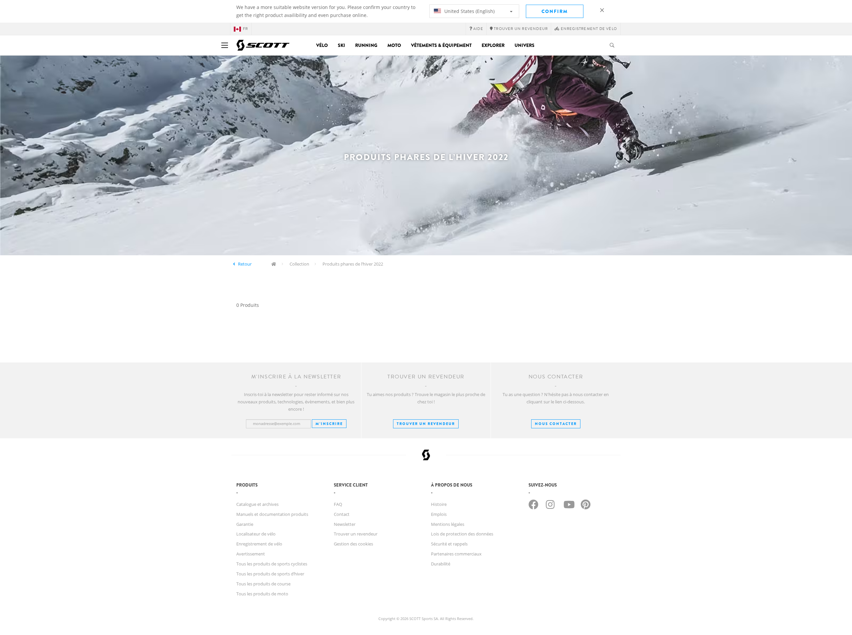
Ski (341, 45)
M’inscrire (329, 423)
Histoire (439, 504)
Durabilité (440, 564)
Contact (341, 514)
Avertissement (250, 554)
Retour (245, 264)
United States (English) (469, 11)
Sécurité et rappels (449, 544)
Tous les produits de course (263, 584)
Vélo (322, 45)
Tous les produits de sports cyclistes (271, 564)
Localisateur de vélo (256, 534)
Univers (524, 45)
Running (366, 45)
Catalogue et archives (257, 504)
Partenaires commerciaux (456, 554)
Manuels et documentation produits (272, 514)
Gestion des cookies (353, 544)
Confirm (554, 11)
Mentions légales (447, 524)
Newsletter (344, 524)
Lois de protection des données (462, 534)
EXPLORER (493, 45)
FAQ (338, 504)
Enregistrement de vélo (259, 544)
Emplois (439, 514)
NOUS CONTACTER (556, 423)
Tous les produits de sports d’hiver (270, 574)
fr (245, 29)
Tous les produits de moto (262, 594)
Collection (299, 264)
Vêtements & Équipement (441, 45)
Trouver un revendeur (426, 423)
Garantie (244, 524)
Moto (394, 45)
